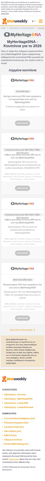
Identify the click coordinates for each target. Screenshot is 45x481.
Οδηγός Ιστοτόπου (13, 440)
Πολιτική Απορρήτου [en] (16, 423)
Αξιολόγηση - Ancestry (15, 394)
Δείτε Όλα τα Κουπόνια (21, 330)
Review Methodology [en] (16, 444)
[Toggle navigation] (40, 21)
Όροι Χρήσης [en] (12, 431)
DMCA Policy (10, 435)
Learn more (5, 14)
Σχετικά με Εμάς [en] (14, 427)
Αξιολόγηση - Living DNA (16, 403)
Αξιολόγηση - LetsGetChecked (18, 407)
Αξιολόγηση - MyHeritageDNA (18, 399)
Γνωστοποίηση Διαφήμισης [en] (19, 418)
